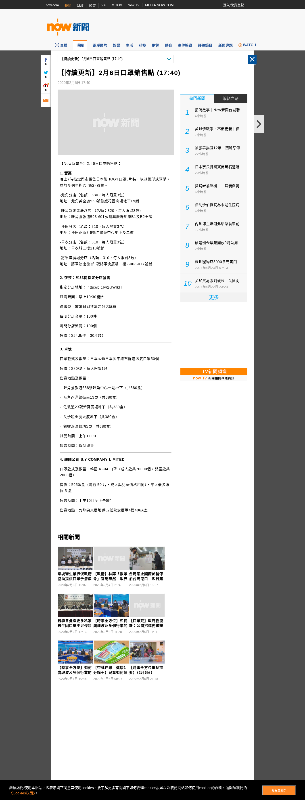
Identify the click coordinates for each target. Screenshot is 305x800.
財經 (80, 6)
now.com (52, 5)
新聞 (68, 6)
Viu (103, 5)
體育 (92, 6)
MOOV (117, 5)
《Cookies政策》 (22, 793)
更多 (214, 297)
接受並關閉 (279, 790)
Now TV (134, 5)
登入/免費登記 (233, 5)
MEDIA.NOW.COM (159, 5)
